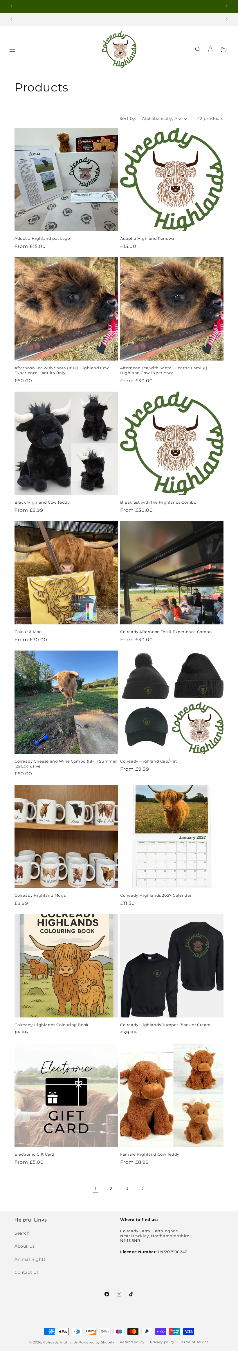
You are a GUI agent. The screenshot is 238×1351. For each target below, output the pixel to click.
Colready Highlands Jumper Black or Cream (165, 1024)
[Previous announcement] (11, 6)
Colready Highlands (60, 1342)
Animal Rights (30, 1259)
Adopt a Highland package (42, 238)
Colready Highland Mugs (40, 895)
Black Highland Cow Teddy (42, 502)
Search (22, 1233)
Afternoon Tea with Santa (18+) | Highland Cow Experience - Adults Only (62, 370)
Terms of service (194, 1342)
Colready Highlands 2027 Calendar (156, 895)
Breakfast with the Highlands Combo (158, 502)
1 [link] (96, 1188)
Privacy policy (162, 1342)
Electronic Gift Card (35, 1154)
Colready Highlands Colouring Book (52, 1024)
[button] (12, 49)
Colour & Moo (28, 631)
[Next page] (142, 1188)
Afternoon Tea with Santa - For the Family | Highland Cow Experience (164, 370)
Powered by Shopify (96, 1342)
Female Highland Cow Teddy (149, 1154)
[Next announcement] (226, 6)
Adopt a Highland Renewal (148, 238)
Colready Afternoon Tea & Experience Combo (166, 631)
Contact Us (27, 1272)
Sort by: (128, 118)
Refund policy (132, 1342)
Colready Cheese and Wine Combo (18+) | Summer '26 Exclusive (66, 763)
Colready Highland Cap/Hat (148, 761)
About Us (25, 1246)
